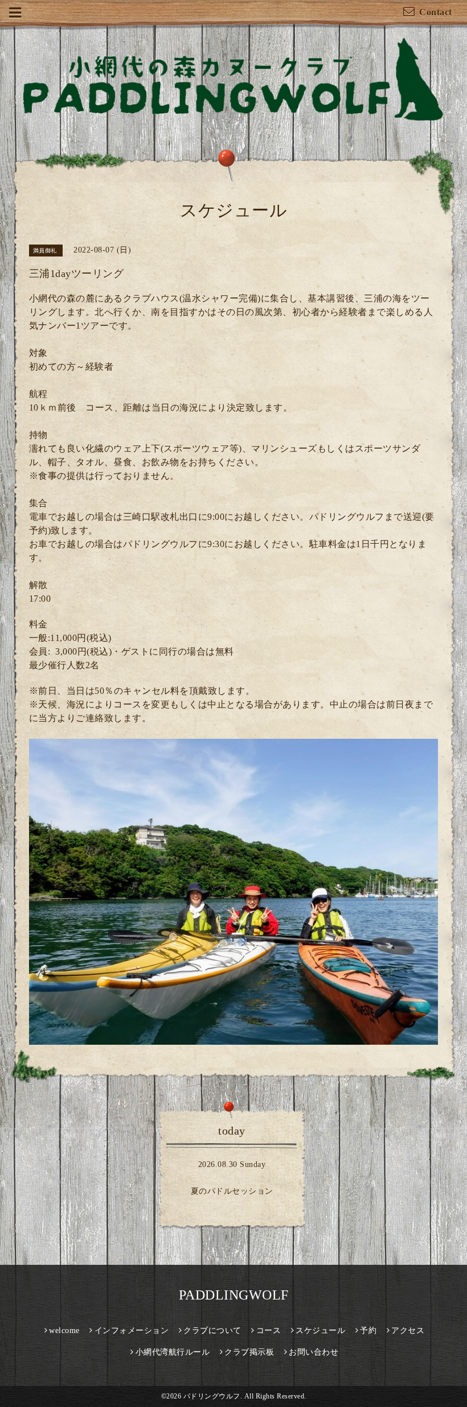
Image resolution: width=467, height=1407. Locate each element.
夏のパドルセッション (232, 1191)
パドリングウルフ (211, 1396)
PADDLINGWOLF (234, 1295)
